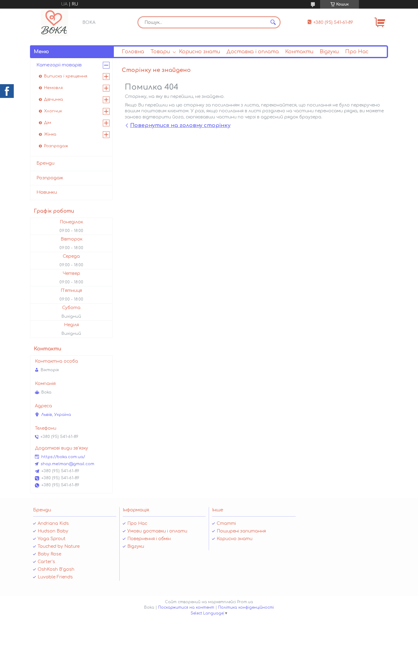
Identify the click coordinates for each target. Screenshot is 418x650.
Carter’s (46, 561)
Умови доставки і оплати (157, 531)
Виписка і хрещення (65, 76)
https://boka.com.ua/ (63, 457)
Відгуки (329, 51)
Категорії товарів (59, 65)
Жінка (50, 134)
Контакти (299, 51)
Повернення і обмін (149, 538)
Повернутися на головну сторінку (180, 125)
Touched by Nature (59, 546)
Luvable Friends (55, 577)
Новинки (46, 192)
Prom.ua (245, 602)
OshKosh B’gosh (56, 569)
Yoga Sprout (51, 538)
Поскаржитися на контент (186, 607)
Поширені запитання (241, 531)
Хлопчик (53, 111)
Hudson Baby (53, 531)
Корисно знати (199, 51)
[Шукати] (273, 22)
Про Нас (356, 51)
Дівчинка (53, 99)
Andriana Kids (53, 523)
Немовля (53, 88)
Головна (133, 51)
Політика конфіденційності (246, 607)
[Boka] (54, 22)
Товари (160, 51)
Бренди (45, 163)
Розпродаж (56, 146)
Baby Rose (49, 554)
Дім (47, 123)
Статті (226, 523)
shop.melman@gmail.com (67, 464)
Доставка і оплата (252, 51)
